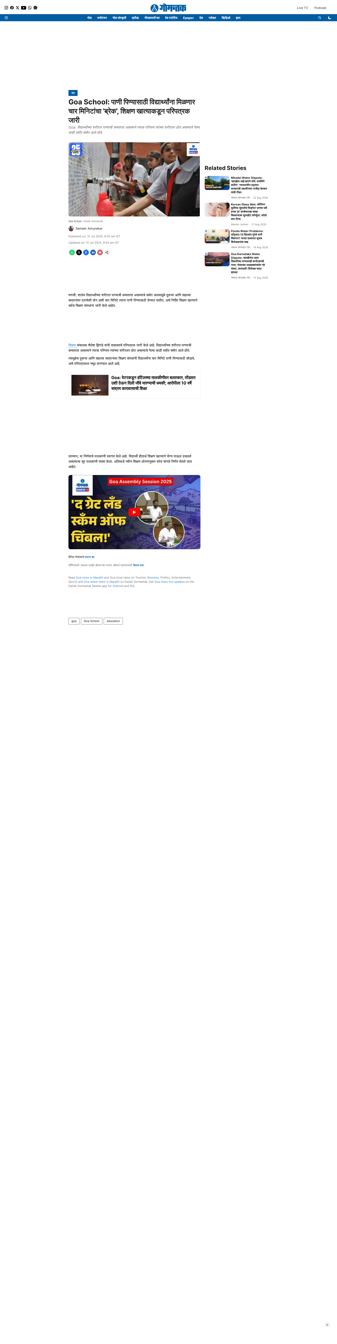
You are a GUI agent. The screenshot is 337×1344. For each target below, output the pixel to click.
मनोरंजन (102, 18)
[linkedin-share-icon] (93, 254)
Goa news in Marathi (89, 577)
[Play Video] (134, 512)
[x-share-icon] (79, 254)
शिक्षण (72, 345)
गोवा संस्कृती (119, 18)
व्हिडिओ (226, 18)
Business (153, 577)
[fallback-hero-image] (217, 183)
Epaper (188, 18)
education (113, 621)
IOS (132, 586)
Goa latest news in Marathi (102, 581)
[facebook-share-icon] (86, 254)
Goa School (91, 621)
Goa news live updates (170, 581)
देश (201, 18)
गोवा (89, 18)
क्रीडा (135, 18)
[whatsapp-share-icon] (72, 254)
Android (118, 586)
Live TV (302, 8)
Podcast (320, 8)
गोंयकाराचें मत (152, 18)
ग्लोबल (212, 18)
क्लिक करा (138, 565)
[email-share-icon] (100, 254)
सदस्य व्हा (89, 557)
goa (74, 621)
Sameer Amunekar (89, 228)
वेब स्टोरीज (171, 18)
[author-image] (71, 228)
